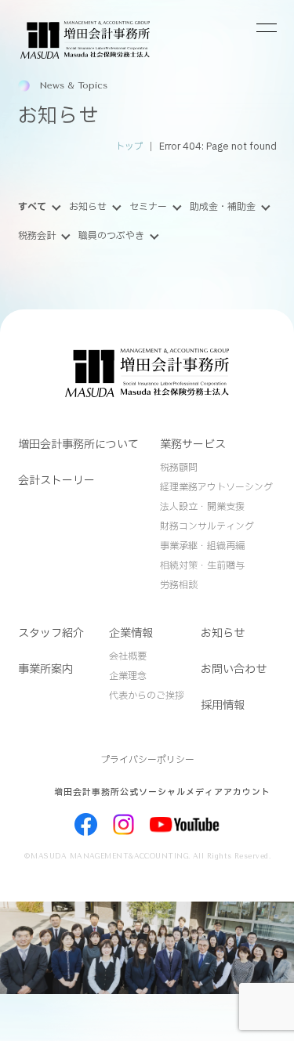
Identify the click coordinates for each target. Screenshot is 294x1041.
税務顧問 (179, 468)
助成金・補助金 (223, 207)
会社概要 (128, 656)
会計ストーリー (56, 480)
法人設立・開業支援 (202, 507)
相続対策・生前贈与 (202, 565)
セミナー (148, 207)
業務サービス (193, 444)
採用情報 (223, 705)
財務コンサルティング (207, 526)
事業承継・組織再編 (202, 546)
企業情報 (131, 633)
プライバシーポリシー (147, 760)
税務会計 (37, 236)
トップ (129, 147)
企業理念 (128, 676)
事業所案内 (45, 669)
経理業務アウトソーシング (216, 487)
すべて (32, 207)
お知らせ (88, 207)
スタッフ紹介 (51, 633)
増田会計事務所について (78, 444)
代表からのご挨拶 (146, 696)
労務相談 (179, 585)
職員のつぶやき (111, 236)
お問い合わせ (234, 669)
